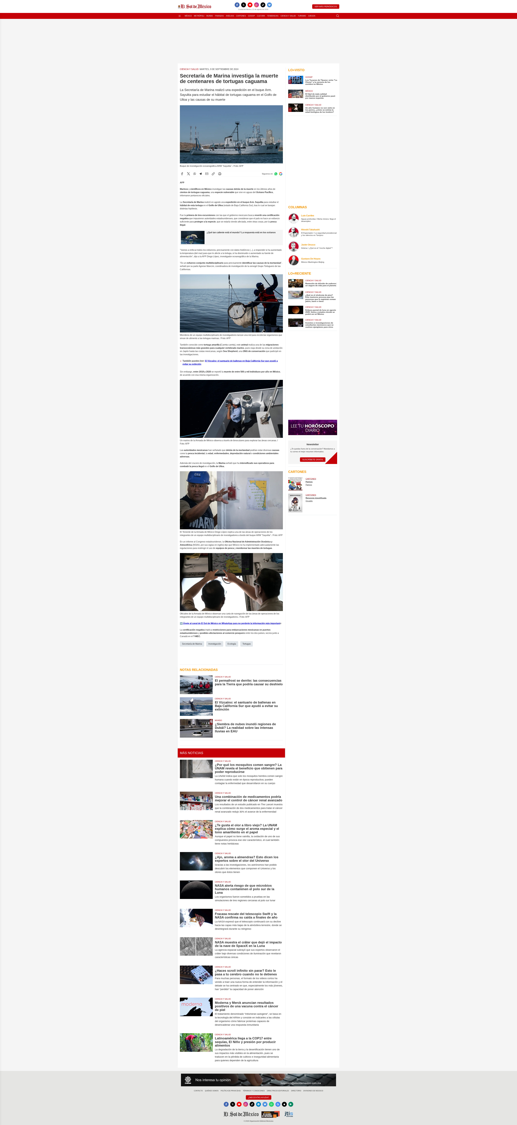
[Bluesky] (269, 4)
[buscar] (337, 16)
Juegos (311, 16)
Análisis (230, 16)
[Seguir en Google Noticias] (281, 174)
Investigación (214, 644)
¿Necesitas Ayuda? (258, 1097)
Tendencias (272, 16)
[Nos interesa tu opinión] (258, 1080)
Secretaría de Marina (192, 644)
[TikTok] (263, 4)
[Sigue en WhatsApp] (276, 174)
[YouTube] (250, 4)
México (188, 16)
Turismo (302, 16)
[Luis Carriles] (293, 218)
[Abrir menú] (179, 16)
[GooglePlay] (290, 1104)
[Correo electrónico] (207, 174)
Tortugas (246, 644)
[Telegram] (200, 174)
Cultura (261, 16)
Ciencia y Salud (288, 16)
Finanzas (219, 16)
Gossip (251, 16)
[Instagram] (256, 4)
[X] (243, 4)
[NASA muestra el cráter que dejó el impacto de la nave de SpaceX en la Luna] (196, 949)
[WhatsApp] (195, 174)
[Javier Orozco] (293, 246)
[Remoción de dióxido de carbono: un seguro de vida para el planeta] (295, 283)
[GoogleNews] (277, 1104)
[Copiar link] (213, 174)
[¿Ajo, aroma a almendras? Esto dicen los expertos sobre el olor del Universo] (196, 864)
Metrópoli (199, 16)
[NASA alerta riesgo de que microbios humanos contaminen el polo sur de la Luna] (196, 893)
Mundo (209, 16)
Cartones (241, 16)
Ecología (232, 644)
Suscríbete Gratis (312, 459)
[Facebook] (237, 4)
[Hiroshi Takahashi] (293, 232)
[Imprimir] (220, 174)
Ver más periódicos (326, 6)
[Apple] (284, 1104)
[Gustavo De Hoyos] (293, 260)
